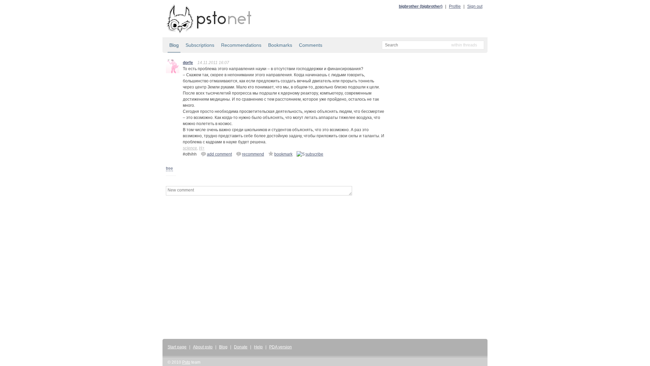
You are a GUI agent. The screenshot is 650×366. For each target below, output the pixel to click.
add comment (219, 154)
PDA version (280, 347)
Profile (455, 6)
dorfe (188, 62)
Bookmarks (280, 45)
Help (258, 347)
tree (169, 168)
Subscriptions (200, 45)
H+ (201, 148)
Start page (177, 347)
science (190, 148)
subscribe (314, 154)
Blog (174, 45)
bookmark (283, 154)
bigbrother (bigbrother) (420, 6)
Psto (186, 362)
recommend (253, 154)
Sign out (474, 6)
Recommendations (241, 45)
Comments (310, 45)
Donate (240, 347)
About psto (203, 347)
